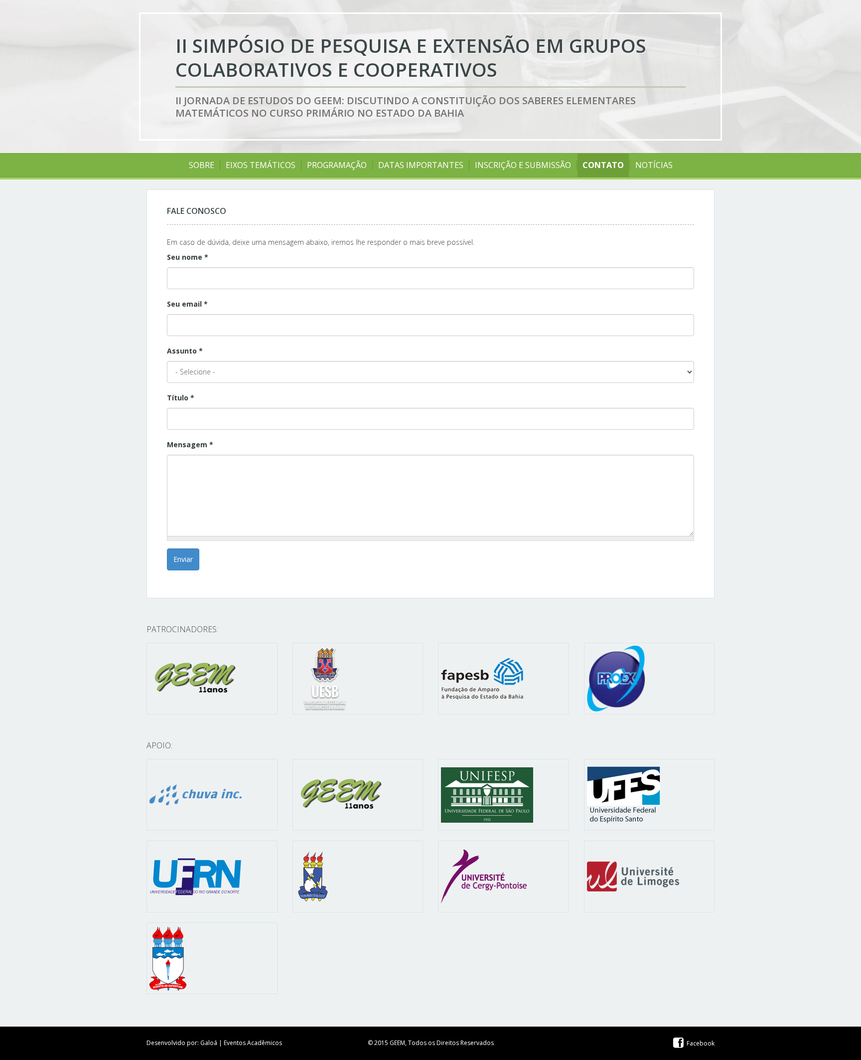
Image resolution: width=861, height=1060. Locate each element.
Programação (337, 165)
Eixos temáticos (260, 165)
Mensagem (190, 444)
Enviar (183, 559)
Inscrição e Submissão (523, 165)
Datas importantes (420, 165)
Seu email (187, 304)
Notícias (654, 165)
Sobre (201, 165)
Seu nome (187, 257)
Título (180, 397)
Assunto (185, 350)
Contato (603, 165)
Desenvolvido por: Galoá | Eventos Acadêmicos (214, 1043)
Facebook (700, 1043)
